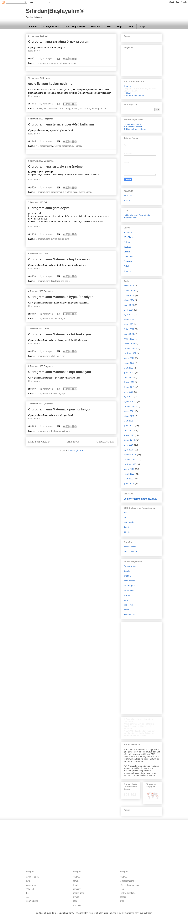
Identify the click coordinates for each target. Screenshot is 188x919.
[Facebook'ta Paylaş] (72, 58)
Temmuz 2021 (130, 406)
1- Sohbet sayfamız (133, 124)
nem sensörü (130, 546)
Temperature (130, 566)
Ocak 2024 (129, 305)
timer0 (127, 527)
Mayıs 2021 (129, 411)
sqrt (63, 393)
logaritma (59, 281)
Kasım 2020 (129, 440)
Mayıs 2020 (129, 469)
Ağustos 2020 (130, 454)
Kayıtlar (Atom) (75, 450)
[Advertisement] (142, 667)
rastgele (76, 192)
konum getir (129, 585)
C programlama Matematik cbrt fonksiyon (59, 334)
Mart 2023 (128, 324)
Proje (119, 26)
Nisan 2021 (129, 416)
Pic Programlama (99, 108)
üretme (89, 192)
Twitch (127, 266)
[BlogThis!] (67, 58)
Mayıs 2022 (129, 358)
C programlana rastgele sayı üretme (55, 166)
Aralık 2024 (129, 286)
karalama (77, 889)
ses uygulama (32, 901)
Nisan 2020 (129, 474)
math (67, 281)
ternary (79, 146)
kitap (142, 26)
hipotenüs (55, 318)
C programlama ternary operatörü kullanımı (61, 124)
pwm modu (129, 522)
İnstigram (128, 232)
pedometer (129, 590)
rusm (91, 913)
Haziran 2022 (130, 353)
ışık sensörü (129, 614)
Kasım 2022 (129, 343)
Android (33, 26)
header (123, 897)
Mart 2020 (128, 479)
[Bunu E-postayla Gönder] (64, 58)
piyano (127, 595)
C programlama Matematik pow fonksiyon (59, 409)
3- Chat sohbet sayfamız (135, 129)
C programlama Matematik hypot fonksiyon (60, 297)
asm (45, 108)
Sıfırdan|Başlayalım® (55, 11)
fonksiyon (60, 356)
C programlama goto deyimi (49, 208)
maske (127, 200)
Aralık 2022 (129, 339)
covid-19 (128, 195)
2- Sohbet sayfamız (133, 126)
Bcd (28, 897)
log (52, 281)
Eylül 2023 (128, 314)
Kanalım (127, 86)
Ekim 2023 (129, 310)
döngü (61, 239)
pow (69, 431)
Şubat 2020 (129, 483)
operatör (57, 146)
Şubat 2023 (129, 329)
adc (125, 512)
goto (67, 239)
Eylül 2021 (128, 396)
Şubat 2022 (129, 372)
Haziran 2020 (130, 464)
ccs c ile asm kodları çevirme (50, 83)
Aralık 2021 (129, 382)
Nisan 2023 (129, 319)
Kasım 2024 (129, 290)
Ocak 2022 (129, 377)
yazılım (66, 63)
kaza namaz (129, 580)
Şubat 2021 (129, 425)
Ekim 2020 (129, 445)
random (68, 192)
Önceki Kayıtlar (105, 441)
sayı (83, 192)
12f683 (39, 108)
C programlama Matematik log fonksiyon (59, 259)
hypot (64, 318)
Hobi (122, 889)
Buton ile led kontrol (134, 95)
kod (88, 108)
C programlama (51, 26)
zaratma (74, 63)
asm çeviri (53, 108)
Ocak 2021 (129, 430)
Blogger (120, 913)
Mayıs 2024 (129, 295)
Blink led (129, 93)
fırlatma (127, 576)
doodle (127, 571)
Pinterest (128, 261)
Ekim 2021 (129, 392)
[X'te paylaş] (69, 58)
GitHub (127, 252)
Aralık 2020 (129, 435)
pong (126, 600)
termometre (31, 885)
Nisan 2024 (129, 300)
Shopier (127, 271)
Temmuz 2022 (130, 348)
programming (68, 146)
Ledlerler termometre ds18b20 (140, 498)
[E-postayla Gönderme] (58, 58)
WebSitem (128, 237)
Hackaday (128, 256)
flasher (83, 108)
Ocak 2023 (129, 334)
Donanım (95, 26)
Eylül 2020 (128, 450)
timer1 (127, 532)
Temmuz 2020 (130, 459)
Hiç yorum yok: (46, 58)
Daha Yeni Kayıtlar (38, 441)
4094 (28, 893)
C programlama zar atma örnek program (58, 41)
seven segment (32, 877)
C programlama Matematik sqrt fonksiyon (59, 372)
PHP (108, 26)
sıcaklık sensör (130, 551)
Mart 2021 (128, 421)
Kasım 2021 (129, 387)
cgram (75, 881)
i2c (125, 517)
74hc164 (30, 889)
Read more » (34, 50)
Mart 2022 (128, 368)
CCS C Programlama (75, 26)
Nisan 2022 (129, 363)
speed (126, 609)
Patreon (127, 242)
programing (56, 63)
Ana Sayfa (73, 441)
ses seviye (128, 605)
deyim (54, 239)
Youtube (127, 247)
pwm (28, 881)
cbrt (53, 356)
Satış (130, 26)
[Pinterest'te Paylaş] (75, 58)
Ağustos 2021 (130, 401)
